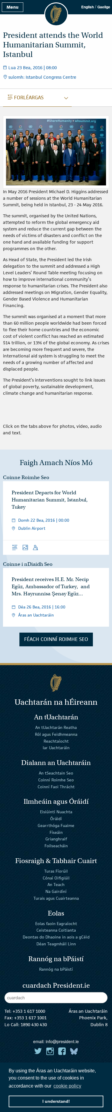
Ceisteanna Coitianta (56, 930)
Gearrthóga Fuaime (56, 825)
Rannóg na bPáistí (56, 969)
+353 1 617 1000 (29, 1011)
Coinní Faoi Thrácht (56, 786)
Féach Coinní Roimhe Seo (56, 639)
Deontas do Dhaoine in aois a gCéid (56, 937)
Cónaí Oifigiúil (56, 877)
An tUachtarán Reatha (56, 727)
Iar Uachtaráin (56, 747)
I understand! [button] (56, 1101)
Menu (13, 7)
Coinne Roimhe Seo (26, 477)
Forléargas (26, 97)
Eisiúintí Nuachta (56, 811)
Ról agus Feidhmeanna (56, 734)
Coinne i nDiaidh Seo (28, 564)
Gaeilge (103, 7)
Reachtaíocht (56, 741)
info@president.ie (62, 1041)
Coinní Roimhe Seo (56, 780)
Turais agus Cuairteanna (56, 898)
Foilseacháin (56, 845)
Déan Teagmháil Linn (56, 944)
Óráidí (56, 818)
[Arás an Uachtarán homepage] (56, 683)
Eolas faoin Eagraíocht (56, 923)
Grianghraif (56, 839)
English (87, 7)
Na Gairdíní (56, 891)
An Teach (56, 884)
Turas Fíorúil (56, 871)
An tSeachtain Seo (56, 773)
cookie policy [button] (67, 1085)
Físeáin (56, 832)
